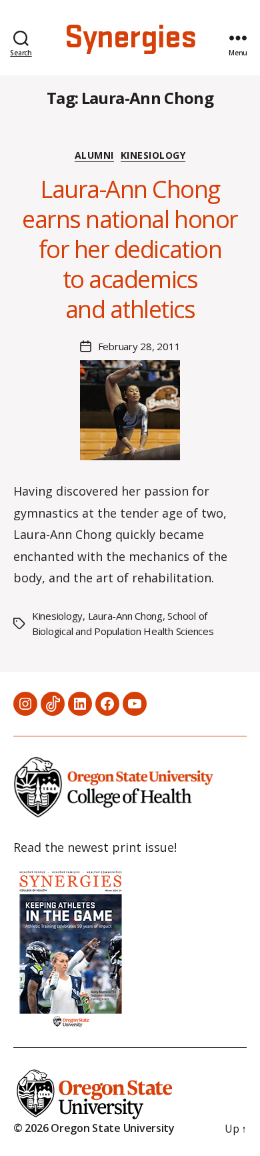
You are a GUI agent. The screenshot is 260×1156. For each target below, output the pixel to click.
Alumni (94, 155)
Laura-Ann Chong (125, 615)
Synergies (130, 38)
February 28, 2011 (139, 346)
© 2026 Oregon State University (94, 1128)
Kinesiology (153, 155)
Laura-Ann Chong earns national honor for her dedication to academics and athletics (129, 249)
